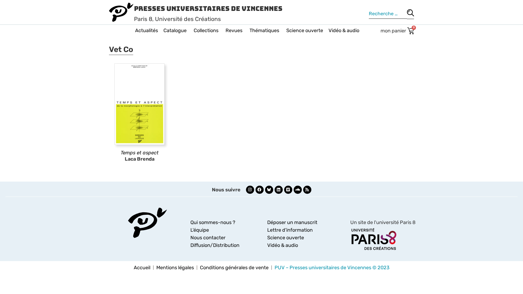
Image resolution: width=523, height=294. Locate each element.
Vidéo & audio (344, 30)
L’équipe (199, 230)
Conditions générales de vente (234, 268)
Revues (234, 30)
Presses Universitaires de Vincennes (208, 8)
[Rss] (307, 190)
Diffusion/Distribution (214, 245)
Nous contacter (208, 238)
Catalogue (175, 30)
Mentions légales (175, 268)
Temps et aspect (140, 153)
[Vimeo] (288, 190)
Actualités (146, 30)
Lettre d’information (290, 230)
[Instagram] (250, 190)
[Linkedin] (279, 190)
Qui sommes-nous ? (212, 222)
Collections (206, 30)
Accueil (142, 268)
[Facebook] (260, 190)
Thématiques (264, 30)
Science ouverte (304, 30)
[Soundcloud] (298, 190)
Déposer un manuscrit (292, 222)
